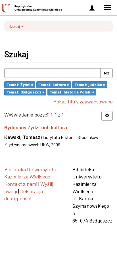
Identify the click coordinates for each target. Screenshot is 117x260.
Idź (106, 72)
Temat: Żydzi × (20, 84)
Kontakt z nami (20, 184)
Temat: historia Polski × (72, 92)
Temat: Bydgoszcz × (25, 92)
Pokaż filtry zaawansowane (83, 101)
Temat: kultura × (54, 84)
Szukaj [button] (15, 26)
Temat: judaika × (89, 84)
